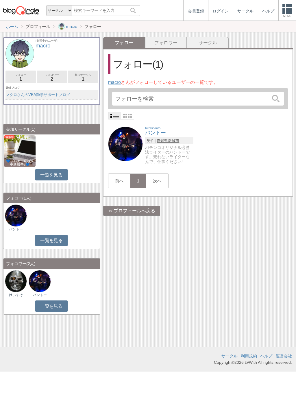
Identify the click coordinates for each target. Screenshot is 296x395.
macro (114, 82)
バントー (16, 229)
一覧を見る (51, 174)
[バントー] (125, 143)
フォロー (20, 77)
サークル (208, 42)
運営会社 (284, 356)
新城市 (173, 141)
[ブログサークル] (21, 10)
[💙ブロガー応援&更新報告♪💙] (20, 150)
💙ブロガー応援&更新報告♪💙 (19, 162)
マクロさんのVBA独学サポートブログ (38, 95)
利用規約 (249, 356)
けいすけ (16, 295)
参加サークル (83, 77)
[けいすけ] (16, 281)
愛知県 (162, 141)
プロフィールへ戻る (134, 210)
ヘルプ (266, 356)
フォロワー (165, 42)
